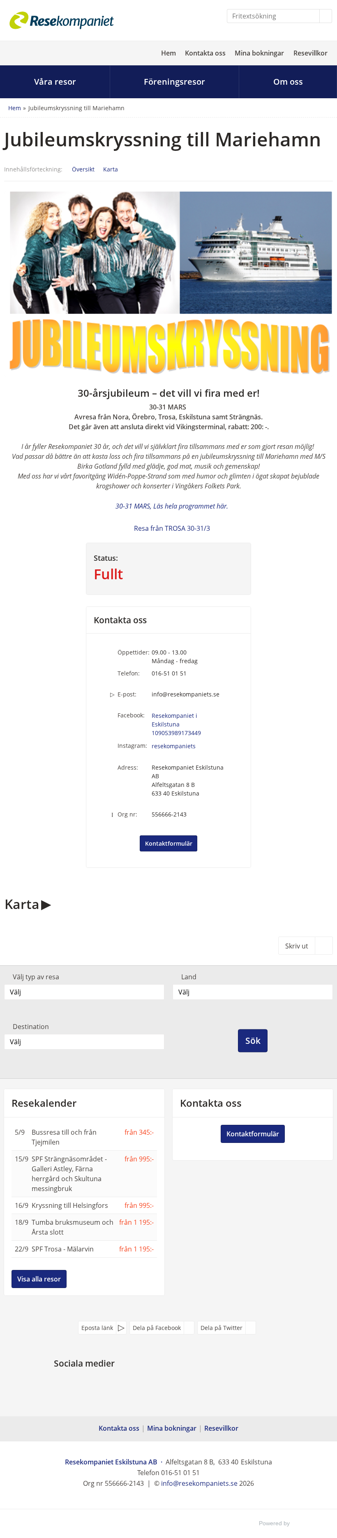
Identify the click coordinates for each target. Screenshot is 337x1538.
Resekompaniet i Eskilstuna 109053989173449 (176, 724)
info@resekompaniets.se (185, 694)
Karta (110, 169)
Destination (31, 1026)
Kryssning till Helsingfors (70, 1205)
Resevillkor (310, 53)
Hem (168, 53)
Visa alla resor (39, 1279)
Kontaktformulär (168, 843)
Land (188, 976)
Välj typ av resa (36, 976)
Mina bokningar (259, 53)
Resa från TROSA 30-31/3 (172, 528)
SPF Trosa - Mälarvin (63, 1249)
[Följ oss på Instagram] (92, 1382)
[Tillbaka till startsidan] (61, 20)
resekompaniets (174, 746)
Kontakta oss (205, 53)
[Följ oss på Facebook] (76, 1382)
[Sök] (326, 16)
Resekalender (44, 1103)
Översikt (83, 169)
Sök (253, 1040)
